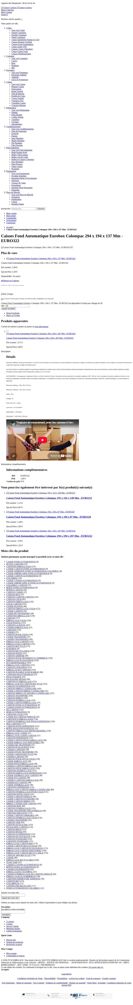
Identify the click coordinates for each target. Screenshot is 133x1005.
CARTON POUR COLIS (17, 634)
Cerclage (15, 122)
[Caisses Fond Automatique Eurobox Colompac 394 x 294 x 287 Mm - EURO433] (40, 334)
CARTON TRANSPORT (17, 696)
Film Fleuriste (17, 145)
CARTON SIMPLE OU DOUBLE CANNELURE (27, 693)
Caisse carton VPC (19, 47)
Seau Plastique (17, 138)
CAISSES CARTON (15, 757)
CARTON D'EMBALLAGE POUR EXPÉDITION (28, 721)
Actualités (101, 983)
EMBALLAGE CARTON (17, 642)
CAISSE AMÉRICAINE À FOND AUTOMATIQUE (28, 583)
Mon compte (11, 213)
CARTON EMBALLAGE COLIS (20, 609)
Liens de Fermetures (19, 80)
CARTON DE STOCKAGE (18, 836)
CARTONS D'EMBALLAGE (19, 771)
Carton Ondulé (17, 98)
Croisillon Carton (18, 103)
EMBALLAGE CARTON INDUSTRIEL (23, 851)
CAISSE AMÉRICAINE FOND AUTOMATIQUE (27, 573)
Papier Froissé (17, 91)
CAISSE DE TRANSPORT (18, 613)
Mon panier (11, 216)
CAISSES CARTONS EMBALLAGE (22, 780)
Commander (11, 218)
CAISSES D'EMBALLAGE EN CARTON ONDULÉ (29, 874)
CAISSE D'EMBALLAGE (17, 785)
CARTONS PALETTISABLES (19, 674)
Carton (14, 61)
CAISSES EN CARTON (16, 782)
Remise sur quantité (77, 983)
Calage (9, 82)
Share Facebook (12, 313)
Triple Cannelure (18, 37)
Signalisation (16, 124)
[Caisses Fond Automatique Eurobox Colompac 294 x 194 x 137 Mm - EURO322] (40, 258)
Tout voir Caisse (18, 30)
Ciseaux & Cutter (18, 183)
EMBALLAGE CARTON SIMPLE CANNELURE (28, 789)
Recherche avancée (14, 944)
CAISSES (10, 632)
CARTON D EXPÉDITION (18, 834)
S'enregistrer (11, 220)
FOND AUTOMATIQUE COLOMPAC (23, 888)
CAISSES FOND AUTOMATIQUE (21, 707)
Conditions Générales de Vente (30, 978)
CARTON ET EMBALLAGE (19, 681)
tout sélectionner (41, 326)
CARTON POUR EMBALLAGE (20, 768)
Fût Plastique (16, 143)
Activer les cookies (77, 978)
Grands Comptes (109, 978)
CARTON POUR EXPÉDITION (20, 726)
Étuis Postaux (17, 164)
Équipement (11, 171)
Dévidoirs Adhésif (18, 75)
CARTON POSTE (14, 653)
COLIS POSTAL (13, 623)
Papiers (14, 136)
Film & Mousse (17, 94)
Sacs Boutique (17, 162)
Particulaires (16, 89)
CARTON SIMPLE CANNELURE (21, 688)
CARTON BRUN (13, 829)
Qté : (3, 306)
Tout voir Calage (18, 84)
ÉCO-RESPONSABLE (16, 663)
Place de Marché (13, 192)
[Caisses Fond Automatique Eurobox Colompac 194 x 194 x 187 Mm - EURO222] (40, 531)
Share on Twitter (13, 315)
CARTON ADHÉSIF (15, 656)
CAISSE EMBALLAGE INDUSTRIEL (23, 742)
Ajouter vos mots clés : (10, 893)
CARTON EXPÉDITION (17, 738)
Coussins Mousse (18, 105)
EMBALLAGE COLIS (16, 620)
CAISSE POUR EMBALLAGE (19, 764)
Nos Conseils (38, 983)
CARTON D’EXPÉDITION (18, 686)
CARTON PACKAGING (17, 825)
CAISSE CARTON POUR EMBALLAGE (24, 740)
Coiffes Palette (17, 117)
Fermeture (10, 70)
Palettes (14, 112)
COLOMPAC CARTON (16, 585)
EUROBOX (11, 649)
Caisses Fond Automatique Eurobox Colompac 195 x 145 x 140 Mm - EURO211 (49, 498)
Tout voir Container (19, 58)
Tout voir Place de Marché (22, 195)
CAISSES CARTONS (15, 750)
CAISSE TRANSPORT (16, 637)
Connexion (10, 223)
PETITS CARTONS (15, 564)
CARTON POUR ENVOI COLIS (20, 759)
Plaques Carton (17, 87)
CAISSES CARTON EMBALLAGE (22, 766)
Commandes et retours (15, 956)
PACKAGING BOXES (16, 679)
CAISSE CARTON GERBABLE (20, 815)
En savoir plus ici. (96, 967)
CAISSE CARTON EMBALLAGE (21, 703)
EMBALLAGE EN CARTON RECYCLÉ (24, 684)
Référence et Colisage (10, 281)
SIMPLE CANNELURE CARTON (21, 804)
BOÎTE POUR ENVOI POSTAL (20, 728)
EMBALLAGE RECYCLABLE (20, 860)
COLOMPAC (12, 578)
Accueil (9, 227)
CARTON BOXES (14, 832)
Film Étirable (16, 115)
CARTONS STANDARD (17, 841)
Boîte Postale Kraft (19, 152)
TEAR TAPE (12, 862)
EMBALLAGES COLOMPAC (19, 872)
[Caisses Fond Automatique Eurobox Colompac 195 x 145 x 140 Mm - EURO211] (40, 493)
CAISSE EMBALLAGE (16, 761)
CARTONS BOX (13, 806)
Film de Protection (18, 131)
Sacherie (14, 134)
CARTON (10, 618)
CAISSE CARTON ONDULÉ (19, 796)
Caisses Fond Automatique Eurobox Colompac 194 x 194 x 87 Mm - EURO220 (48, 517)
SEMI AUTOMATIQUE (16, 712)
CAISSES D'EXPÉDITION (18, 869)
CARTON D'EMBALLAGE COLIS (21, 818)
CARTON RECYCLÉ (15, 646)
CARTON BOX (13, 595)
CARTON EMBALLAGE (17, 602)
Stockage (15, 181)
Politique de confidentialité (57, 983)
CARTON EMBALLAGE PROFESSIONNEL (26, 731)
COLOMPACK (12, 883)
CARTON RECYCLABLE (17, 651)
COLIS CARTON (14, 604)
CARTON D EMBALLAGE (18, 808)
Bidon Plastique (17, 141)
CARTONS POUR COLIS (17, 794)
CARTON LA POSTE (15, 625)
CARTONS (11, 630)
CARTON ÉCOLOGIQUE (17, 747)
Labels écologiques (14, 931)
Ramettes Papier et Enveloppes (24, 178)
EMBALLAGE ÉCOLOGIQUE (20, 660)
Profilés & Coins (18, 96)
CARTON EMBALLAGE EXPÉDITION (24, 773)
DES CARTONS (13, 724)
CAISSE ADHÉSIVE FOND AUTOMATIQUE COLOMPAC (32, 571)
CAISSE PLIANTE (14, 606)
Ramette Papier (17, 204)
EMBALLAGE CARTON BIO (19, 843)
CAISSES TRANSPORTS (17, 639)
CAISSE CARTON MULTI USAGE (21, 846)
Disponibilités (50, 978)
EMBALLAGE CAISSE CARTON (21, 735)
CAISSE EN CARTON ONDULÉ (20, 717)
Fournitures (16, 185)
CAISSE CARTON (14, 611)
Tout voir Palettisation (20, 110)
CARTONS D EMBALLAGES (19, 719)
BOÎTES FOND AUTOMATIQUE (21, 867)
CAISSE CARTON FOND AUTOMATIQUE (25, 569)
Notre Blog (91, 983)
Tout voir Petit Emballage (21, 150)
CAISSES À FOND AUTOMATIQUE (22, 865)
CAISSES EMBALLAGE (17, 627)
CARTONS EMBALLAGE (18, 616)
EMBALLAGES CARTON (18, 644)
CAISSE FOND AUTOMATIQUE (21, 562)
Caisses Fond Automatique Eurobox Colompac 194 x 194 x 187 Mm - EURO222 (49, 536)
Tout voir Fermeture (19, 72)
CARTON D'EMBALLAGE (18, 700)
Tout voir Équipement (20, 173)
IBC (13, 68)
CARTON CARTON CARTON (19, 597)
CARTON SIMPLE (14, 698)
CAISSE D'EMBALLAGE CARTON (22, 775)
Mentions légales (13, 929)
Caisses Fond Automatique (22, 44)
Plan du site (11, 940)
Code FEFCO (66, 974)
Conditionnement (13, 126)
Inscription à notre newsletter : (13, 909)
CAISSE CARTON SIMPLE (18, 801)
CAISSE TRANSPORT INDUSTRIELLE (24, 811)
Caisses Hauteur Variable (21, 42)
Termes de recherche (14, 942)
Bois (13, 63)
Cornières (15, 119)
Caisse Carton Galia (19, 51)
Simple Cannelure (18, 33)
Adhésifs (15, 77)
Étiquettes (15, 190)
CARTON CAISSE (14, 592)
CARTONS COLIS (14, 714)
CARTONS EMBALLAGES (18, 566)
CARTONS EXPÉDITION (17, 787)
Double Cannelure (18, 35)
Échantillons (62, 978)
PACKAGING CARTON (17, 827)
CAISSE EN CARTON (16, 778)
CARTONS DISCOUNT (16, 813)
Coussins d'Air (17, 101)
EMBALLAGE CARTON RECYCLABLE (24, 853)
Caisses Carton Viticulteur (22, 49)
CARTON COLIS (14, 599)
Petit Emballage (12, 148)
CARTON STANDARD (16, 839)
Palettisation (11, 108)
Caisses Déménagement (21, 54)
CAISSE (10, 858)
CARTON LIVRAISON (16, 667)
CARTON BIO (12, 881)
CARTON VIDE (13, 822)
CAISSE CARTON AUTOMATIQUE (22, 576)
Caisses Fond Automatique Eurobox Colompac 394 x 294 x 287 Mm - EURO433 (39, 338)
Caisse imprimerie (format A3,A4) (25, 40)
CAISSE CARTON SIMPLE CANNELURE (25, 691)
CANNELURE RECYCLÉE (18, 886)
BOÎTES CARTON (14, 590)
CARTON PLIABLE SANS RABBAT (22, 672)
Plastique (15, 65)
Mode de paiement (24, 983)
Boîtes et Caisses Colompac (22, 159)
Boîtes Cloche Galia (19, 157)
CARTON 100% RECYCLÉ (18, 855)
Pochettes (15, 169)
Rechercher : (6, 209)
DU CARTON (12, 710)
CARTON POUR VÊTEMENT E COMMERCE (27, 658)
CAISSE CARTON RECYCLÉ (19, 754)
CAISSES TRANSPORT (17, 820)
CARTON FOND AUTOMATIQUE (21, 705)
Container (10, 56)
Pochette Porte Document (21, 188)
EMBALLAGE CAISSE (16, 733)
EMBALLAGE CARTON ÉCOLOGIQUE (24, 848)
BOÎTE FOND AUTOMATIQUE (20, 588)
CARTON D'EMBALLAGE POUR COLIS (24, 792)
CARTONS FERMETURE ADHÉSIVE (23, 879)
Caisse (9, 28)
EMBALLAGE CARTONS (18, 665)
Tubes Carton (16, 166)
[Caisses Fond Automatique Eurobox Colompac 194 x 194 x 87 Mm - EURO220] (40, 512)
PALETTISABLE (13, 677)
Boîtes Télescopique (19, 155)
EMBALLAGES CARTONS (18, 670)
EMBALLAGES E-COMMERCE (20, 876)
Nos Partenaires (8, 983)
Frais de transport (93, 978)
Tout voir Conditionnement (22, 129)
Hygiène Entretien (18, 176)
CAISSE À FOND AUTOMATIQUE (22, 580)
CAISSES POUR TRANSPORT (20, 752)
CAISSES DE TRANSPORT (18, 745)
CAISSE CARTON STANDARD (20, 799)
